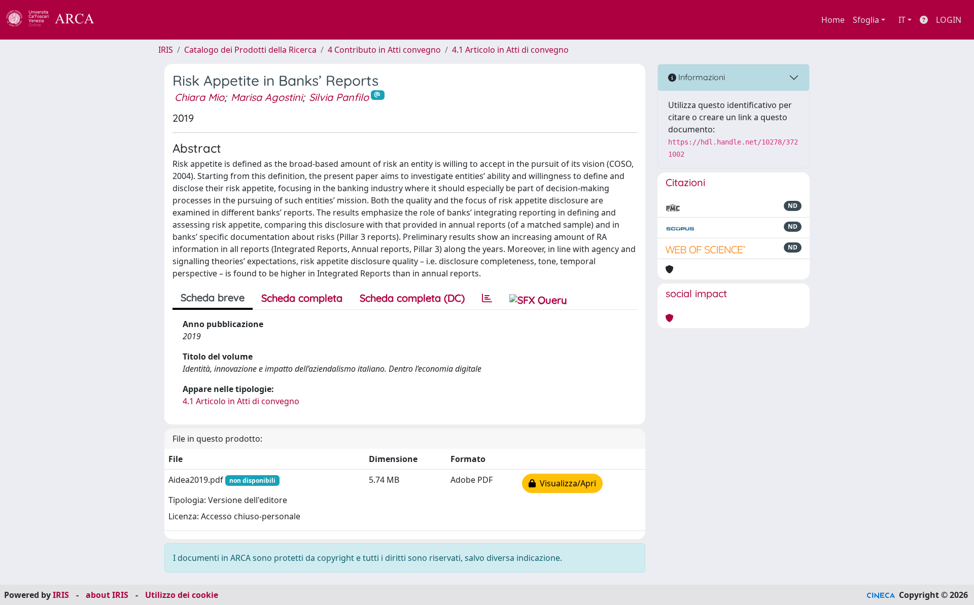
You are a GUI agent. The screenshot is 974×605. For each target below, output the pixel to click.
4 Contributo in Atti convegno (384, 49)
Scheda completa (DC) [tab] (412, 298)
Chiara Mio (199, 97)
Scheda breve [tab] (213, 297)
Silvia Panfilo (339, 97)
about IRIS (107, 594)
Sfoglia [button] (866, 19)
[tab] (487, 298)
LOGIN (948, 19)
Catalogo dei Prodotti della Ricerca (250, 49)
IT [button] (902, 19)
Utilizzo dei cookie (181, 594)
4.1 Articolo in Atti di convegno (510, 49)
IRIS (165, 49)
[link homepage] (56, 19)
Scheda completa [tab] (301, 298)
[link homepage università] (122, 19)
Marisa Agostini (266, 97)
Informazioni (700, 77)
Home (833, 19)
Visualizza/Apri (566, 483)
